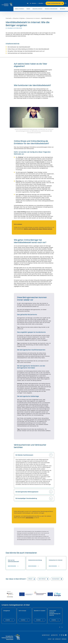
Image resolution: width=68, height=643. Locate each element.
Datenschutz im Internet (33, 18)
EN (30, 3)
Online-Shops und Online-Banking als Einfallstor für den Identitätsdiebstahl (28, 49)
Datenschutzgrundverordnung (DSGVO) (34, 71)
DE (27, 3)
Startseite (8, 18)
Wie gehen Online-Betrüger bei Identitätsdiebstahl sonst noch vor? (26, 51)
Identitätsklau (29, 517)
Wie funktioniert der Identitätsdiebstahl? (19, 47)
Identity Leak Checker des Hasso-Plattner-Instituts (38, 229)
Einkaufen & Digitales (19, 18)
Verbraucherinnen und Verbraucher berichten (20, 53)
